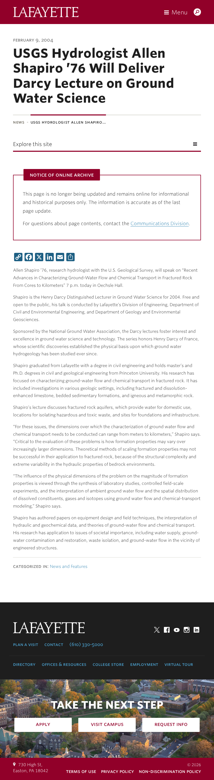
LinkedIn (196, 629)
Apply (43, 724)
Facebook (166, 629)
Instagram (186, 629)
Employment (144, 664)
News (19, 122)
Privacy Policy (117, 771)
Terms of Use (81, 771)
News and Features (68, 566)
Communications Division (159, 223)
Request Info (171, 724)
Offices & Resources (64, 664)
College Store (108, 664)
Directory (24, 664)
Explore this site (32, 144)
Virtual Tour (178, 664)
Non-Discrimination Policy (170, 771)
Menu (179, 12)
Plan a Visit (25, 644)
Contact (53, 644)
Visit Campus (107, 724)
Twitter (156, 629)
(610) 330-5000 (86, 644)
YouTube (176, 629)
